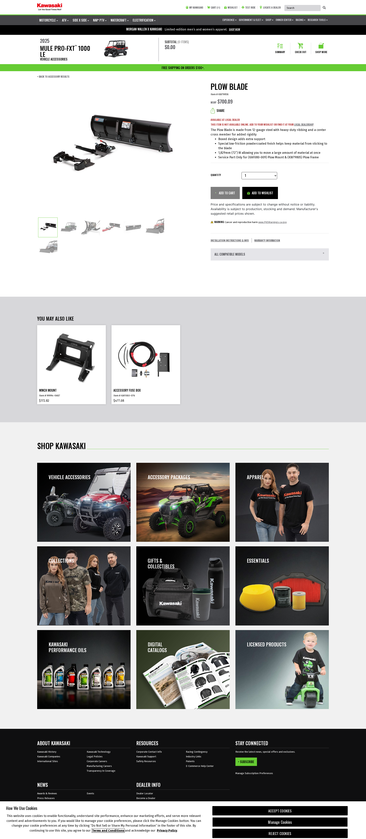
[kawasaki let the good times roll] (49, 7)
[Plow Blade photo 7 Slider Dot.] (47, 247)
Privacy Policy (167, 830)
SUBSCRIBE (247, 761)
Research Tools (317, 20)
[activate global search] (324, 7)
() (215, 7)
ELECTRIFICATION (143, 20)
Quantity (216, 175)
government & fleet (250, 20)
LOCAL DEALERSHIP (303, 124)
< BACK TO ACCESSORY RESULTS (53, 76)
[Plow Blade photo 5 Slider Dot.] (133, 227)
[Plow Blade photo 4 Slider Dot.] (111, 227)
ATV (64, 20)
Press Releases (46, 798)
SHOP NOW (234, 29)
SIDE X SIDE (80, 20)
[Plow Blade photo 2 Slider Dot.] (69, 227)
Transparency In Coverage (101, 770)
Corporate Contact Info (149, 751)
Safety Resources (146, 761)
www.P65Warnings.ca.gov (272, 222)
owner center (284, 20)
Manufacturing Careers (99, 766)
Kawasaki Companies (48, 756)
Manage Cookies (280, 822)
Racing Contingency (196, 751)
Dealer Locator (144, 793)
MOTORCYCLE (47, 20)
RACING (300, 20)
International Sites (47, 761)
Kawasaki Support (146, 756)
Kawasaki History (46, 751)
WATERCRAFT (119, 20)
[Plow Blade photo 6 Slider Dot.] (154, 227)
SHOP (269, 20)
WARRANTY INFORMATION (267, 240)
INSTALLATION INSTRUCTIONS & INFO (230, 240)
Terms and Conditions (108, 830)
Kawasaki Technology (98, 751)
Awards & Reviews (47, 793)
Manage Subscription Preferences (254, 773)
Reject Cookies (280, 833)
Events (90, 793)
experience (228, 20)
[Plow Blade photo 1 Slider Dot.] (47, 227)
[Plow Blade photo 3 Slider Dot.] (90, 227)
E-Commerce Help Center (200, 766)
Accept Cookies (280, 811)
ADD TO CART (226, 193)
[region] (183, 820)
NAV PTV (99, 20)
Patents (190, 761)
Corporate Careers (97, 761)
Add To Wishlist (262, 193)
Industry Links (193, 756)
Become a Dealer (145, 798)
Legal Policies (95, 756)
